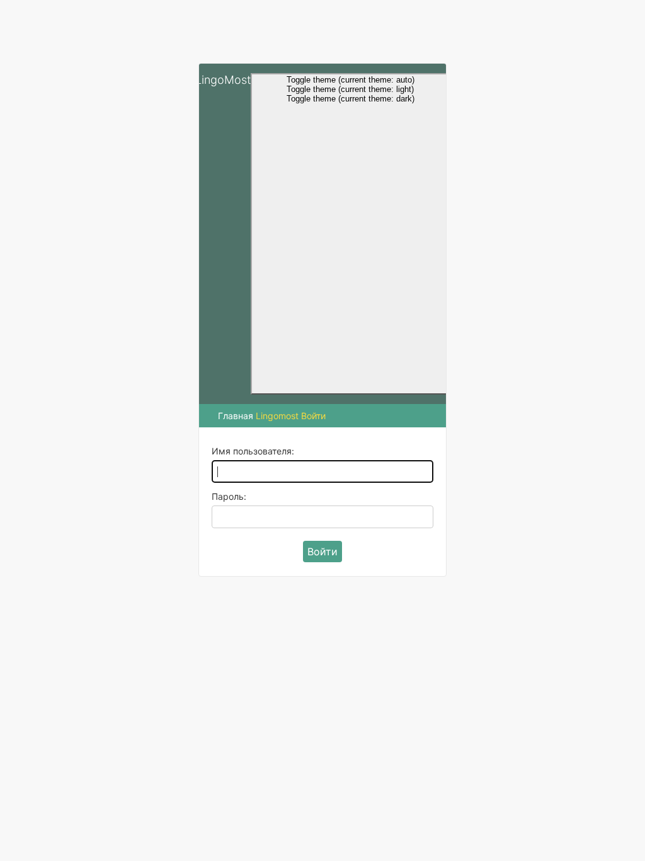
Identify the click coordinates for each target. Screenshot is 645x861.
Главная (235, 415)
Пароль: (229, 496)
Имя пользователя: (253, 451)
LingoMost (223, 79)
